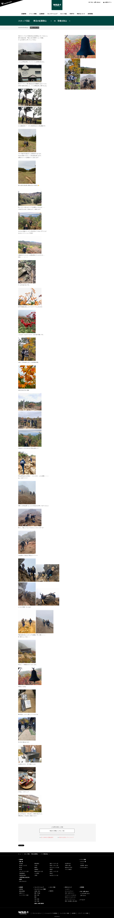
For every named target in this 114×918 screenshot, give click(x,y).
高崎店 (35, 867)
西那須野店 (36, 863)
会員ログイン (108, 2)
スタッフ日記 (52, 887)
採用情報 (82, 887)
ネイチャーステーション (70, 899)
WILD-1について (68, 887)
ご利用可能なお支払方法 (24, 877)
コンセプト (67, 889)
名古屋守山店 (68, 863)
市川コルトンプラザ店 (54, 867)
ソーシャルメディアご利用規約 (50, 913)
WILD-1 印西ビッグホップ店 (57, 830)
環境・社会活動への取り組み (71, 901)
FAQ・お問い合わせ (95, 2)
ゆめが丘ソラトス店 (54, 875)
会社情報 (73, 913)
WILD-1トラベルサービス (70, 897)
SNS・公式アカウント (69, 893)
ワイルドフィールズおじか (70, 895)
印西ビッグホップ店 (54, 865)
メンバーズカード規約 (23, 895)
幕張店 (51, 869)
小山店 (35, 865)
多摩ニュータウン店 (54, 871)
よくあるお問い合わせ (85, 893)
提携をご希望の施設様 (39, 903)
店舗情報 (21, 859)
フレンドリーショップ (39, 887)
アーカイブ (82, 899)
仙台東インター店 (23, 865)
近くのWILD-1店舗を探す (47, 837)
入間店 (35, 875)
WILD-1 (57, 5)
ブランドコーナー (23, 881)
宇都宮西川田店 (22, 875)
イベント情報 (83, 859)
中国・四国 (36, 899)
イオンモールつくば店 (23, 871)
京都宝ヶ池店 (68, 865)
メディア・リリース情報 (83, 913)
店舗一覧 (21, 861)
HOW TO (51, 891)
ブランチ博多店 (68, 869)
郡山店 (20, 867)
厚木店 (51, 873)
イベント (82, 863)
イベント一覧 (83, 861)
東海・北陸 (36, 895)
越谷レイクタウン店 (54, 863)
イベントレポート (84, 867)
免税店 (20, 879)
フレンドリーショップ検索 (40, 889)
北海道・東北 (37, 891)
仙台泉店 (21, 863)
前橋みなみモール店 (38, 871)
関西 (35, 897)
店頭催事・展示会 (84, 865)
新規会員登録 (22, 891)
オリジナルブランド (69, 891)
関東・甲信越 (37, 893)
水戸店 (20, 869)
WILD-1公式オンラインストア (66, 837)
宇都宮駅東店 (22, 873)
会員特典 (21, 889)
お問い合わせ (83, 895)
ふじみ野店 (36, 873)
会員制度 (21, 887)
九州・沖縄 (36, 901)
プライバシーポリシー (37, 913)
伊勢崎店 (36, 869)
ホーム (19, 853)
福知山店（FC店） (69, 867)
